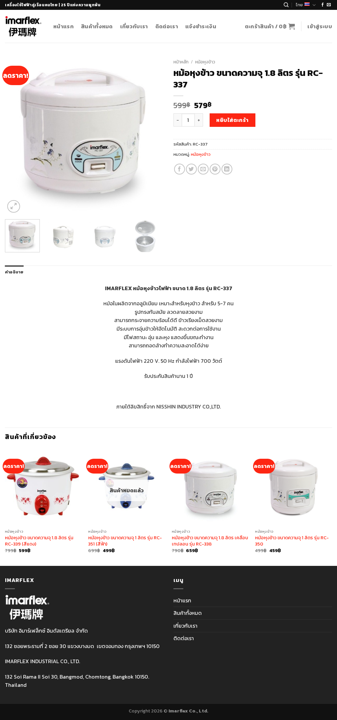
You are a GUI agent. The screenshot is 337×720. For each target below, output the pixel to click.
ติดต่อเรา (166, 26)
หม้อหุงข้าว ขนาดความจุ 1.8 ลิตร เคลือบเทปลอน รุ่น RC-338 (210, 541)
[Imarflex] (24, 26)
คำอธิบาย (14, 272)
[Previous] (16, 135)
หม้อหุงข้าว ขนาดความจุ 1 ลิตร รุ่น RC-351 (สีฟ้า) (125, 541)
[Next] (152, 135)
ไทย (299, 5)
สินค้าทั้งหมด (97, 26)
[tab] (14, 272)
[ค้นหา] (286, 5)
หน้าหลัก (181, 61)
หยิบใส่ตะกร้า (232, 120)
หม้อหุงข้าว (205, 61)
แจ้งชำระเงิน (200, 26)
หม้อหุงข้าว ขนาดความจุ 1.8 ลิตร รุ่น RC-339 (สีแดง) (39, 541)
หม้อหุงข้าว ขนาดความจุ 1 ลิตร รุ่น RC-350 (292, 541)
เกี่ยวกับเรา (134, 26)
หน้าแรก (63, 26)
